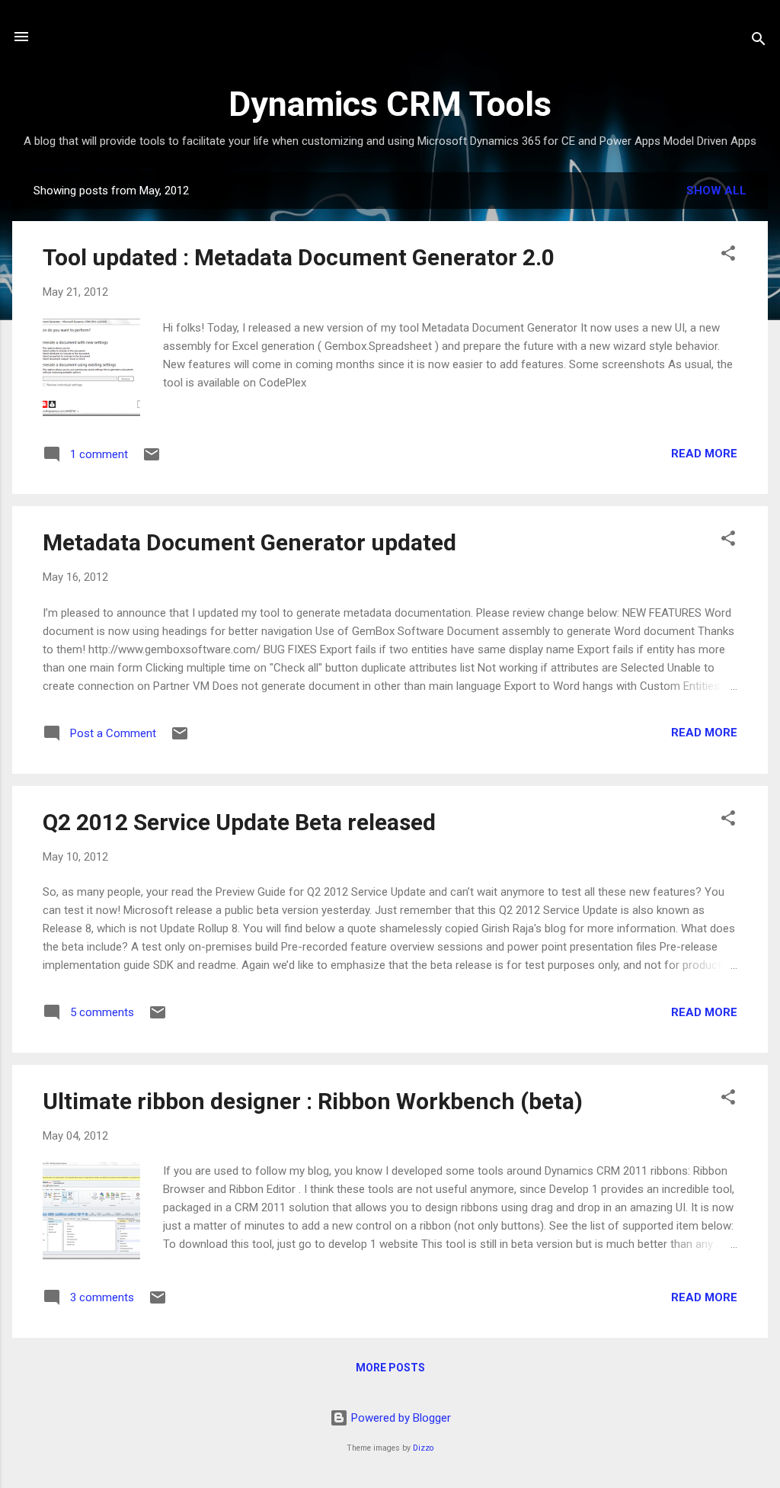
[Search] (759, 41)
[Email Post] (151, 460)
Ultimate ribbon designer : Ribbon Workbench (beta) (313, 1101)
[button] (728, 256)
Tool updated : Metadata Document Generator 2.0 (299, 257)
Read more (704, 453)
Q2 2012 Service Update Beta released (239, 822)
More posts (390, 1367)
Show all (716, 190)
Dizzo (423, 1448)
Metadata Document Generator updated (249, 542)
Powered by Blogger (399, 1418)
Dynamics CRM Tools (390, 104)
